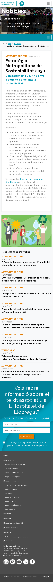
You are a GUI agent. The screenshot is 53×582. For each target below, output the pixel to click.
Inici (9, 44)
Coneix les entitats (12, 469)
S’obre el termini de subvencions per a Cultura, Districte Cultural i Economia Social (25, 326)
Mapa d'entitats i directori (15, 465)
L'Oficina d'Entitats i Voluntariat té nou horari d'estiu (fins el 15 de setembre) (26, 279)
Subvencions (10, 509)
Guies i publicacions (13, 505)
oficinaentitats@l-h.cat (15, 556)
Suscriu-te (26, 436)
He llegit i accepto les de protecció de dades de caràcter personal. (28, 444)
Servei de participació (13, 523)
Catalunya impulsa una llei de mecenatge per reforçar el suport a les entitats (24, 342)
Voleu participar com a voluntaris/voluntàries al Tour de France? (24, 357)
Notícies (17, 44)
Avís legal (44, 577)
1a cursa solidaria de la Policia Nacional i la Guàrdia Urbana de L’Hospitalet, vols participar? (25, 374)
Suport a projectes (12, 497)
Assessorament (11, 489)
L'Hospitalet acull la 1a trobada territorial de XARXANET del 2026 (26, 295)
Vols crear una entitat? (14, 473)
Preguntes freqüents (13, 476)
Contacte (8, 541)
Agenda (7, 518)
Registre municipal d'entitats (16, 485)
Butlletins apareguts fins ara (16, 537)
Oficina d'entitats (11, 528)
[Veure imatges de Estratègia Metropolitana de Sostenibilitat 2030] (26, 231)
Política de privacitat (13, 577)
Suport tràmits (10, 501)
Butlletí (7, 532)
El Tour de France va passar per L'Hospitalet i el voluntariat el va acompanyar (26, 263)
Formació (8, 493)
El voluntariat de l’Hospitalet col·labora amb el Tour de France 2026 (25, 310)
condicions (37, 442)
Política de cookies (31, 577)
